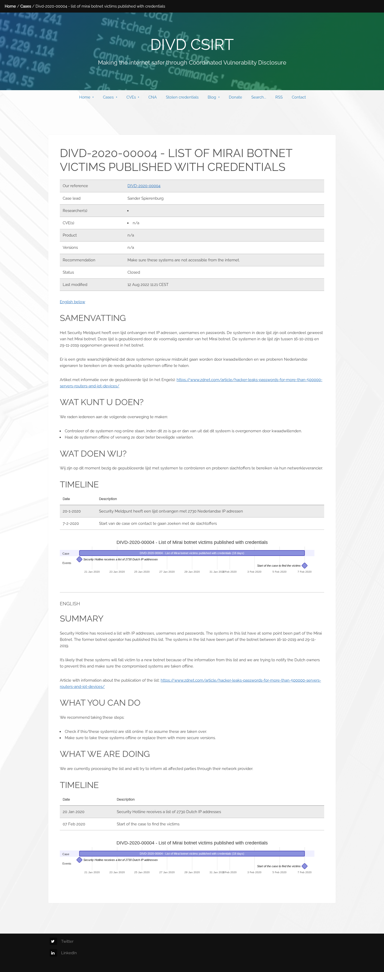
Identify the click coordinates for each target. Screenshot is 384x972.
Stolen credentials (182, 97)
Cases (25, 6)
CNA (152, 97)
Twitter (67, 941)
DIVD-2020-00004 (143, 185)
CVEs (131, 97)
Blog (212, 97)
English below (72, 302)
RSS (279, 97)
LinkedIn (69, 953)
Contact (299, 97)
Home (10, 6)
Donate (235, 97)
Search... (258, 97)
